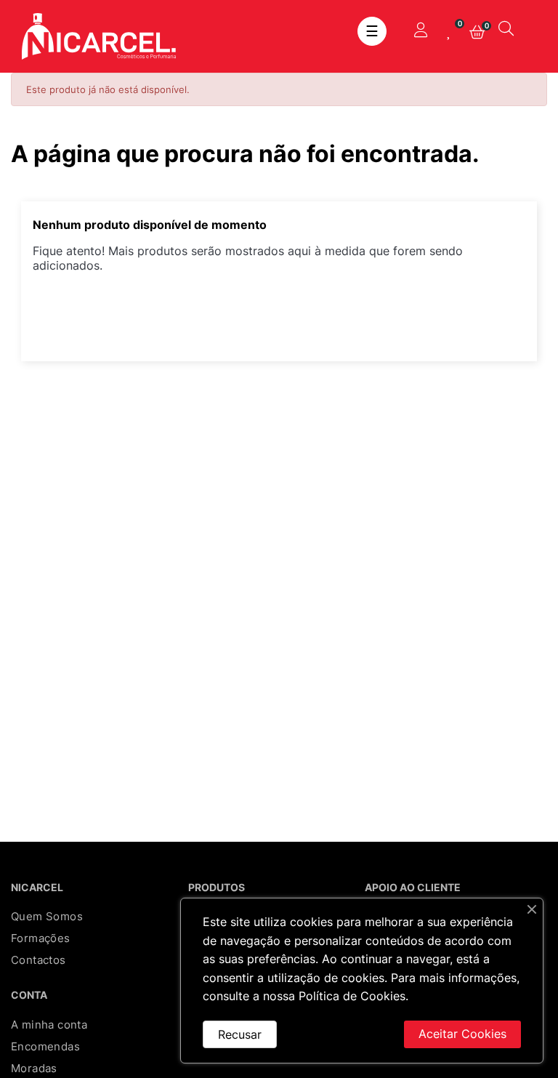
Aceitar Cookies (462, 1033)
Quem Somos (47, 916)
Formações (40, 938)
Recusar (240, 1034)
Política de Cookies (352, 996)
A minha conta (49, 1024)
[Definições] (420, 31)
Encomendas (45, 1046)
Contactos (38, 960)
